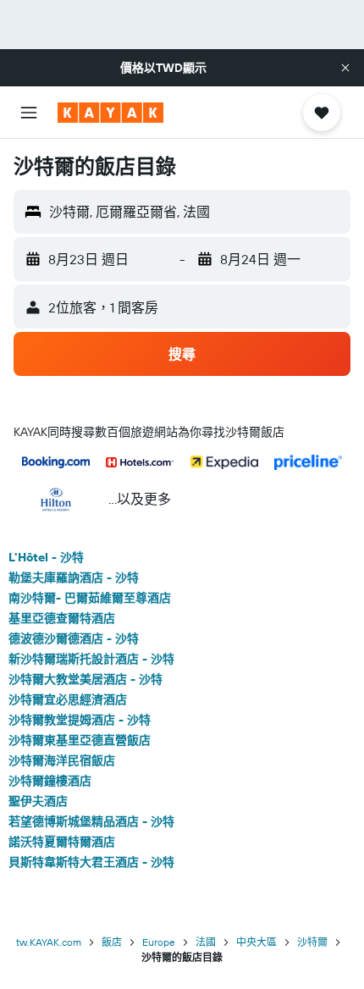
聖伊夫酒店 (38, 801)
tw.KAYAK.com (48, 942)
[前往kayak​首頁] (110, 112)
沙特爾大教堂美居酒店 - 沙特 (85, 679)
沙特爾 (312, 942)
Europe (158, 942)
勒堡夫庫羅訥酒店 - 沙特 (73, 577)
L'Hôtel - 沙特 (46, 557)
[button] (345, 67)
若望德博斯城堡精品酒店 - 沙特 (91, 821)
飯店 (112, 942)
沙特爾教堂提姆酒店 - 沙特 (79, 719)
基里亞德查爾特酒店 (61, 618)
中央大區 (256, 942)
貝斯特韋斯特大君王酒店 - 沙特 (91, 862)
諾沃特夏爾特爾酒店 (61, 841)
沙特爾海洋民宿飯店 (61, 760)
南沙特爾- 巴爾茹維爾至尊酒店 (89, 597)
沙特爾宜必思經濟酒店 (67, 699)
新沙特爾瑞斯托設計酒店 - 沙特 (91, 658)
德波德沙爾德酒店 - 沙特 (73, 638)
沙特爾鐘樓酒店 (49, 780)
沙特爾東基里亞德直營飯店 (79, 740)
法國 (206, 942)
